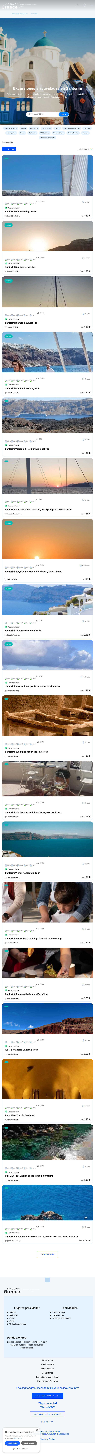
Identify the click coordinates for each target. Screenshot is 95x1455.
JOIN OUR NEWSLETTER (47, 1396)
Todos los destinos (17, 1324)
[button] (21, 1448)
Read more (18, 1438)
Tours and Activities (19, 14)
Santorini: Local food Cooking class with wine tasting (33, 938)
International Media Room (47, 1377)
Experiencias (58, 1315)
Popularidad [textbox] (84, 149)
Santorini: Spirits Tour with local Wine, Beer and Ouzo (33, 812)
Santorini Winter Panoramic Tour (22, 873)
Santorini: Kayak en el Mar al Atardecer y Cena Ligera (33, 571)
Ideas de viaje (59, 1312)
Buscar (63, 114)
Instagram (41, 1427)
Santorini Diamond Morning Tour (22, 388)
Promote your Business (47, 1381)
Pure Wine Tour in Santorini (19, 1115)
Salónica (13, 1315)
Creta (11, 1318)
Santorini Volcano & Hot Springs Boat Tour (27, 449)
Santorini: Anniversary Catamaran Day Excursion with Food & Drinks (41, 1236)
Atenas (12, 1312)
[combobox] (85, 149)
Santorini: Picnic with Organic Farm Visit (26, 994)
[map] (77, 5)
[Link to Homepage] (10, 10)
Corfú (11, 1321)
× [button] (37, 1430)
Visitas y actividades (62, 1318)
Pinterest (54, 1427)
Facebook (36, 1427)
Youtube (50, 1427)
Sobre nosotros (47, 1369)
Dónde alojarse (16, 1337)
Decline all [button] (29, 1443)
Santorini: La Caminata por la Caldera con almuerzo (32, 686)
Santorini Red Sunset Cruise (20, 267)
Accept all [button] (12, 1443)
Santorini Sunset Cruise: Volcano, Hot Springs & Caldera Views (38, 509)
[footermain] (47, 1280)
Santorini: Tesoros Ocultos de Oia (23, 630)
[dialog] (21, 1440)
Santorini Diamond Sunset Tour (21, 323)
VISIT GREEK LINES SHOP (46, 1414)
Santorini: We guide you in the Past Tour (26, 752)
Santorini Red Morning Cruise (20, 211)
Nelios (52, 1439)
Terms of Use (47, 1360)
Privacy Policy (47, 1364)
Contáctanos (47, 1373)
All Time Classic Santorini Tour (21, 1050)
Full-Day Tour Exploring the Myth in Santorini (29, 1176)
